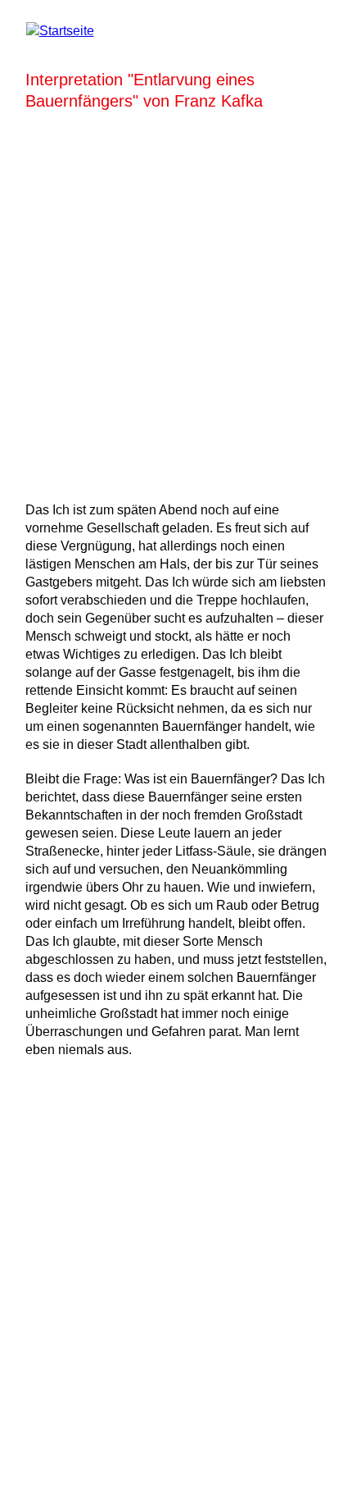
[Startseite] (60, 31)
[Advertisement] (176, 302)
